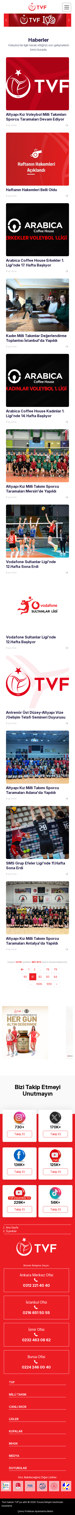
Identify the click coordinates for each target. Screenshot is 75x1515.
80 (25, 976)
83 (47, 976)
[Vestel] (37, 1032)
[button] (68, 20)
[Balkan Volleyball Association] (42, 1486)
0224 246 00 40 (36, 1367)
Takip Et (19, 1134)
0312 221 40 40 (36, 1285)
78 (47, 969)
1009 (39, 984)
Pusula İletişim (44, 1502)
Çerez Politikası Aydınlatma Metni (35, 1511)
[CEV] (66, 1486)
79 (55, 969)
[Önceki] (22, 969)
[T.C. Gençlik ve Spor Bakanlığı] (54, 1486)
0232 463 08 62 (36, 1340)
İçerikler (12, 1231)
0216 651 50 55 (36, 1313)
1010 (49, 984)
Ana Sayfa (12, 1227)
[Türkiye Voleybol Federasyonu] (37, 7)
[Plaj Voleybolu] (6, 1486)
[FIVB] (30, 1486)
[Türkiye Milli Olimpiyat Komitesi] (18, 1486)
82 (40, 976)
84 (55, 976)
